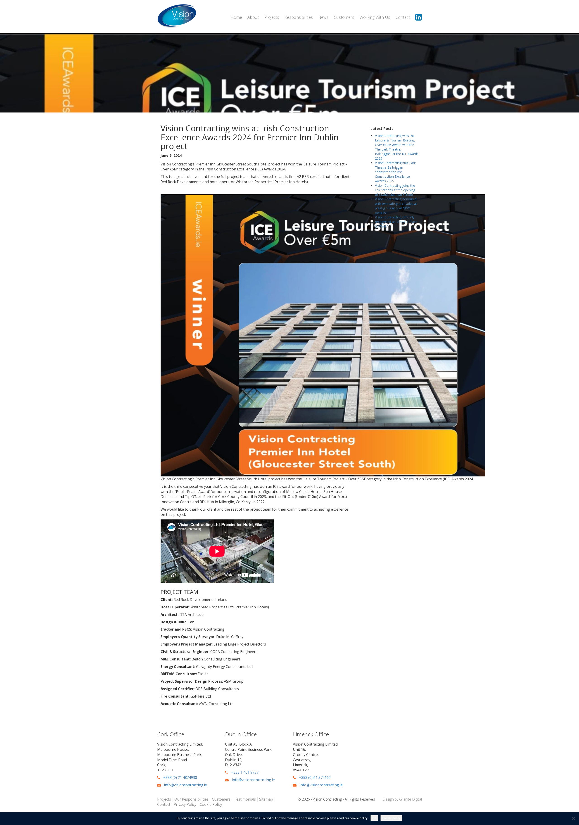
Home (236, 17)
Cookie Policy (211, 804)
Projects (271, 17)
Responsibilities (299, 17)
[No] (573, 818)
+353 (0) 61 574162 (314, 777)
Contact (403, 17)
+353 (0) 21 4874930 (179, 777)
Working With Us (375, 17)
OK (374, 818)
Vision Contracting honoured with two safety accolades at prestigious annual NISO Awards (396, 206)
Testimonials (245, 799)
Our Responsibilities (191, 799)
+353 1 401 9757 (244, 772)
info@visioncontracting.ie (185, 784)
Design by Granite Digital (402, 799)
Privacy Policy (185, 804)
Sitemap (266, 799)
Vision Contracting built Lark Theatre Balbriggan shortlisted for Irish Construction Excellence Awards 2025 (395, 172)
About (253, 17)
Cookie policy (391, 818)
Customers (344, 17)
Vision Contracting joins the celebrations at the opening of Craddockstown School (395, 190)
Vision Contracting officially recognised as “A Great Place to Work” (396, 221)
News (323, 17)
